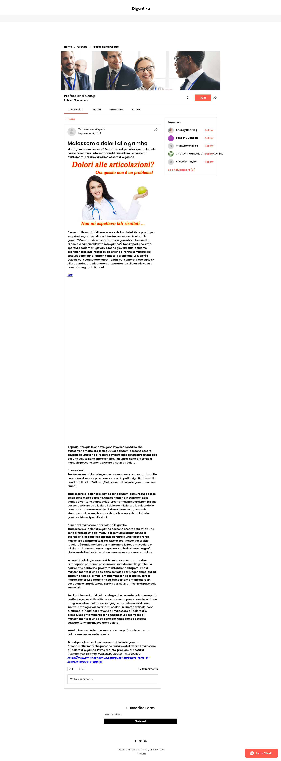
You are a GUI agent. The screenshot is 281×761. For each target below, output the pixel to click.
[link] (76, 109)
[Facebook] (135, 740)
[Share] (156, 129)
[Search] (187, 97)
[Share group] (215, 98)
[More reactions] (81, 669)
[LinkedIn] (145, 740)
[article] (112, 406)
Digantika (141, 8)
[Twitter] (140, 740)
